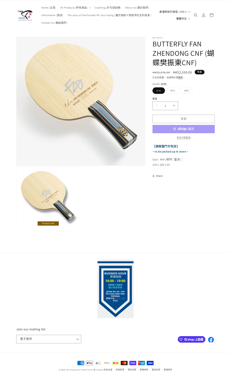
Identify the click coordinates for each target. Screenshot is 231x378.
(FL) (174, 91)
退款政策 (120, 369)
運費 (180, 77)
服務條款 (144, 369)
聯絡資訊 (168, 369)
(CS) (160, 91)
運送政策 (156, 369)
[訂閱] (77, 339)
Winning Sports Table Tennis (79, 369)
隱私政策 (132, 369)
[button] (75, 7)
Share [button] (159, 175)
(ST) (187, 91)
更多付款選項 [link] (183, 137)
